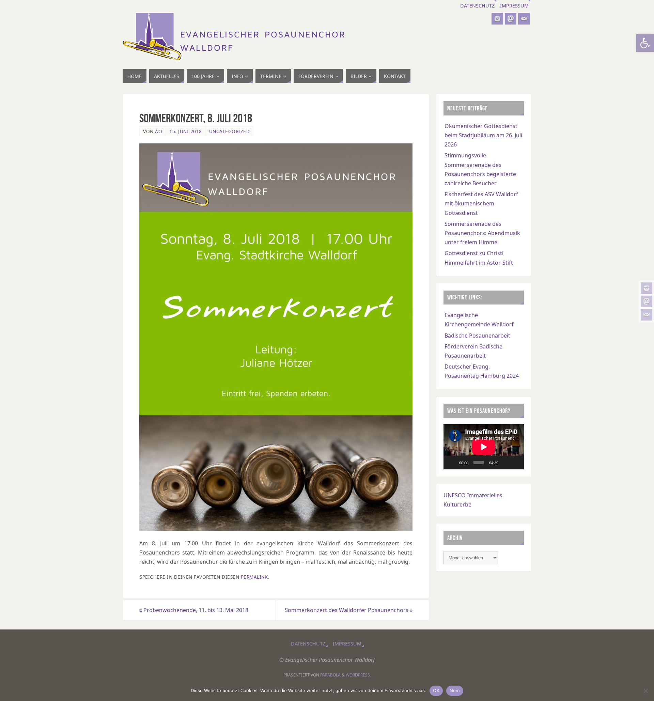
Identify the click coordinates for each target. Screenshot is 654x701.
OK (436, 690)
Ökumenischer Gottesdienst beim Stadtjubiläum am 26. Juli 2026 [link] (483, 135)
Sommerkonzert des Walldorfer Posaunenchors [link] (348, 610)
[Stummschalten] (505, 462)
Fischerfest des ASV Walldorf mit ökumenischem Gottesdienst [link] (481, 203)
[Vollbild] (515, 462)
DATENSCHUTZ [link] (477, 5)
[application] (483, 446)
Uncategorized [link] (229, 131)
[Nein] (645, 690)
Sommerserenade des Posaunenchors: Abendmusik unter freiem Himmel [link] (482, 233)
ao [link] (158, 131)
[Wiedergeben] (452, 462)
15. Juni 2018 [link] (185, 131)
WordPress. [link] (358, 675)
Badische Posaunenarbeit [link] (477, 335)
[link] (645, 43)
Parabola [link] (330, 675)
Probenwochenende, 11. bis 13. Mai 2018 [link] (193, 610)
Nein (455, 690)
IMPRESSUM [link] (514, 5)
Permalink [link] (254, 577)
